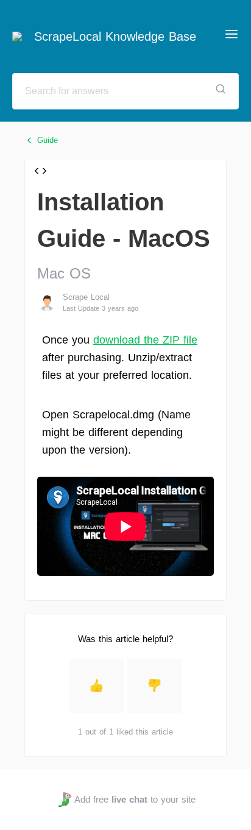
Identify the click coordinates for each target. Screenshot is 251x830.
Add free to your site (134, 799)
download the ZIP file (145, 340)
